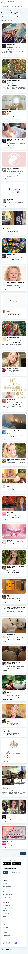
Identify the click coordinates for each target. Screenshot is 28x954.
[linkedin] (6, 943)
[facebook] (9, 943)
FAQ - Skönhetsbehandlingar (10, 910)
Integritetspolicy (7, 930)
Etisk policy (5, 927)
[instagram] (4, 943)
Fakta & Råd (6, 913)
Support (5, 919)
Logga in (5, 883)
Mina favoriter (6, 889)
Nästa (22, 853)
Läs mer (5, 872)
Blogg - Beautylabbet (8, 908)
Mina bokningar (7, 886)
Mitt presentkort (7, 891)
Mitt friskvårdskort (7, 894)
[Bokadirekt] (2, 2)
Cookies (5, 932)
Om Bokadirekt (6, 905)
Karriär (4, 916)
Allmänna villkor (7, 935)
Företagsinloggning (15, 872)
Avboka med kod (7, 897)
